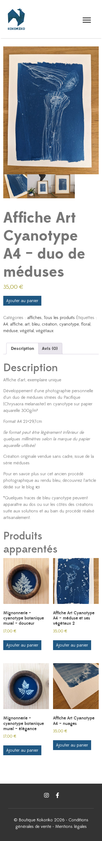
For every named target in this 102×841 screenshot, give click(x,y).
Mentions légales (71, 826)
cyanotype (69, 324)
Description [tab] (22, 348)
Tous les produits (59, 317)
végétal (27, 331)
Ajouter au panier (22, 300)
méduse (10, 331)
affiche (16, 324)
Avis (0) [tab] (50, 348)
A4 (5, 324)
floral (85, 324)
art (27, 324)
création (49, 324)
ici (37, 487)
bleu (36, 324)
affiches (34, 317)
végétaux (45, 331)
